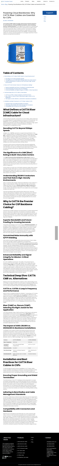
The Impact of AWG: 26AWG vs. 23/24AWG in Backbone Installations (20, 98)
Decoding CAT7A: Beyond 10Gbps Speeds (14, 78)
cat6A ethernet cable (22, 446)
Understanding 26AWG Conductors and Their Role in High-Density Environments (20, 82)
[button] (56, 1)
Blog (45, 21)
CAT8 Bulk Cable (21, 453)
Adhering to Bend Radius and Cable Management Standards (19, 105)
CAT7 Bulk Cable (21, 450)
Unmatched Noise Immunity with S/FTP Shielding (16, 88)
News (45, 17)
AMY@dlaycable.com (51, 441)
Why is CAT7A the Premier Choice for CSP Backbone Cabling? (18, 85)
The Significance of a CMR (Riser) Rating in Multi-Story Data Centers (20, 80)
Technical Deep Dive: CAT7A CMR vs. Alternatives (15, 92)
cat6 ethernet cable (22, 444)
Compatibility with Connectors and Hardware (15, 106)
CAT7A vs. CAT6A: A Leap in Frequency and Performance (18, 95)
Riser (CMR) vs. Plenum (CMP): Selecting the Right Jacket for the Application (20, 97)
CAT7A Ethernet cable (22, 448)
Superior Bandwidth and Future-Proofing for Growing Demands (19, 87)
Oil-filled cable (20, 455)
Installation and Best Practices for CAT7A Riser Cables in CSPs (18, 101)
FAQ (45, 19)
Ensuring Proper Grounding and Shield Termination (16, 103)
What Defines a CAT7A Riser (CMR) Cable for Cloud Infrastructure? (19, 76)
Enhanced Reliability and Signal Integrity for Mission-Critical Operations (21, 90)
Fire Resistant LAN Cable (22, 457)
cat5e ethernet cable (22, 441)
